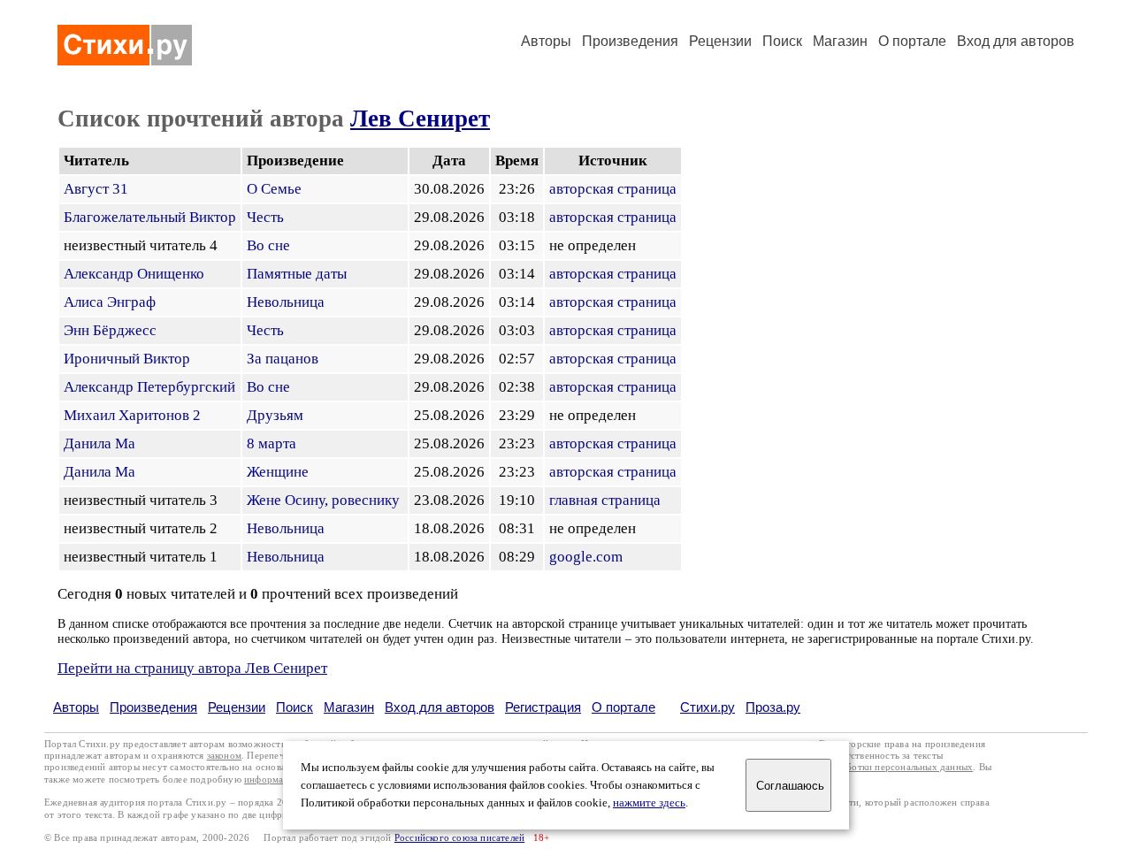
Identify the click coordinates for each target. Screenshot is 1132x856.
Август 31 (96, 188)
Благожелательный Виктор (150, 217)
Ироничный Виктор (127, 358)
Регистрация (543, 707)
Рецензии (720, 41)
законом (224, 755)
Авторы (546, 41)
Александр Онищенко (134, 273)
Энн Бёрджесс (110, 330)
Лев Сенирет (420, 118)
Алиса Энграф (110, 302)
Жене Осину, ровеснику (323, 500)
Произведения (630, 41)
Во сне (268, 245)
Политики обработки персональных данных (877, 767)
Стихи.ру (707, 707)
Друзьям (275, 415)
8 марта (271, 443)
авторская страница (613, 188)
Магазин (840, 41)
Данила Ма (99, 443)
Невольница (286, 302)
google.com (586, 556)
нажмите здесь (649, 803)
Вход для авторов (1016, 41)
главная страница (605, 500)
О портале (623, 707)
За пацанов (282, 358)
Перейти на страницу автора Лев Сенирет (192, 668)
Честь (265, 217)
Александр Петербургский (149, 386)
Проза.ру (773, 707)
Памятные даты (297, 273)
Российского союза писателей (459, 838)
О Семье (274, 188)
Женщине (278, 471)
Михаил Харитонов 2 (132, 415)
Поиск (782, 41)
